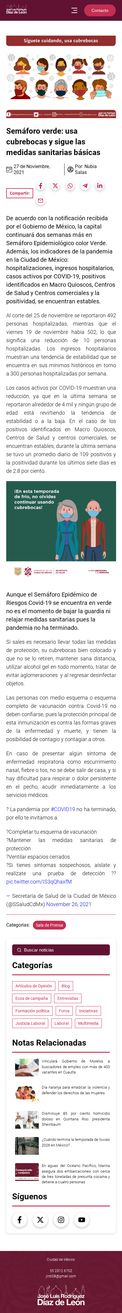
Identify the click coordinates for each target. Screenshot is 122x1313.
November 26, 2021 (69, 904)
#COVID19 (63, 809)
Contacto (100, 10)
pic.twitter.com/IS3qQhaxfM (39, 881)
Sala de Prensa (49, 925)
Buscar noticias (39, 949)
